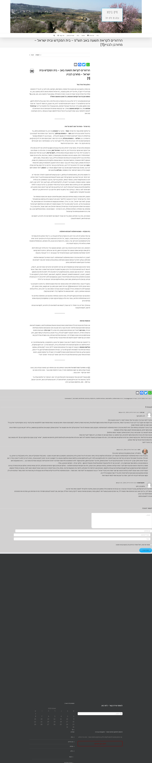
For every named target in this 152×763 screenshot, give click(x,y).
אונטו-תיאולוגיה (116, 398)
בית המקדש (92, 398)
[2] (69, 286)
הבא (32, 55)
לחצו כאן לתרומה (100, 743)
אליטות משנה (108, 398)
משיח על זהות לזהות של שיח (77, 367)
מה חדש (70, 742)
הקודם (37, 55)
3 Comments (68, 398)
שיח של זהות (81, 398)
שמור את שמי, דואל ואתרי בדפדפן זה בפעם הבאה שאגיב (133, 545)
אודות (71, 746)
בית (72, 737)
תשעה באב (75, 398)
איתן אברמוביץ (140, 482)
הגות (70, 757)
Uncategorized (128, 398)
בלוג (71, 751)
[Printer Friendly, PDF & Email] (31, 71)
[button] (54, 35)
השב (120, 412)
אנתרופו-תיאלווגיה (100, 398)
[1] (89, 367)
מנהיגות (87, 398)
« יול (73, 730)
